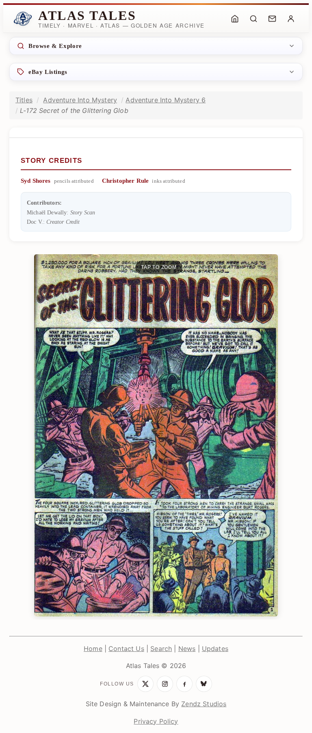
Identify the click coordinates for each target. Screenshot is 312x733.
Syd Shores (36, 180)
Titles (23, 100)
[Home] (235, 19)
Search (161, 648)
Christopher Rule (125, 180)
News (187, 648)
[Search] (253, 19)
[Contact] (272, 19)
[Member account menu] (291, 19)
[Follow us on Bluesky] (204, 684)
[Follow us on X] (145, 684)
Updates (215, 648)
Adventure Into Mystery (80, 100)
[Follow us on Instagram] (165, 684)
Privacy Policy (156, 721)
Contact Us (126, 648)
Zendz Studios (203, 704)
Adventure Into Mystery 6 (166, 100)
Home (93, 648)
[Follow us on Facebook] (184, 684)
